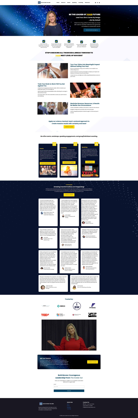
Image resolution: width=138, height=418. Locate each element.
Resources (87, 2)
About (68, 404)
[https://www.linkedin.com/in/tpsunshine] (97, 2)
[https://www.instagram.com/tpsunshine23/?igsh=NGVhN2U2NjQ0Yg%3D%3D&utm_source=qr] (99, 2)
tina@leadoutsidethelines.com (89, 407)
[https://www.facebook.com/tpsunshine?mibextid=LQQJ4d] (95, 2)
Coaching (80, 2)
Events (68, 2)
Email (55, 384)
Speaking (74, 2)
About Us (63, 2)
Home (58, 2)
